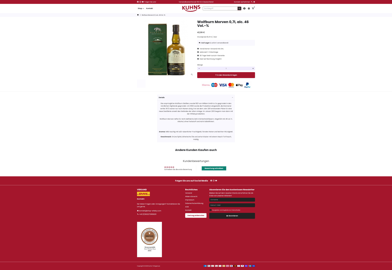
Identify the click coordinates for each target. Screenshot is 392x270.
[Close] (230, 110)
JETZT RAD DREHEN (220, 143)
